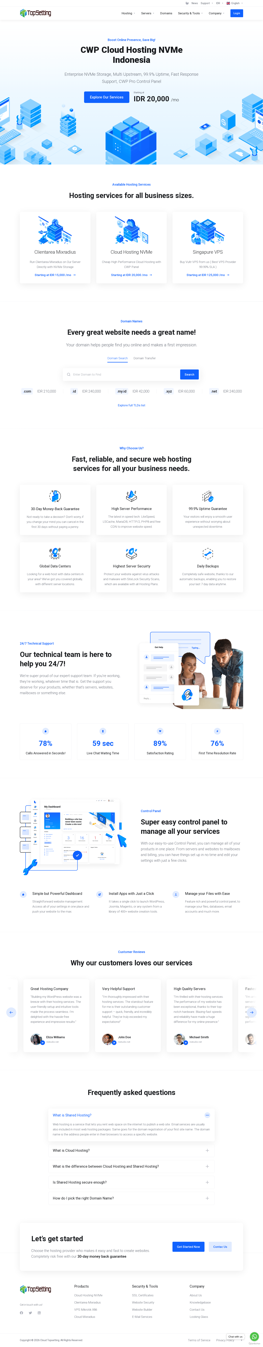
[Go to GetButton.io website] (254, 1343)
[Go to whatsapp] (254, 1336)
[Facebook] (21, 1313)
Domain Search (117, 358)
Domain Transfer (144, 358)
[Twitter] (30, 1313)
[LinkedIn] (39, 1313)
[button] (252, 1012)
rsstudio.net (52, 1042)
